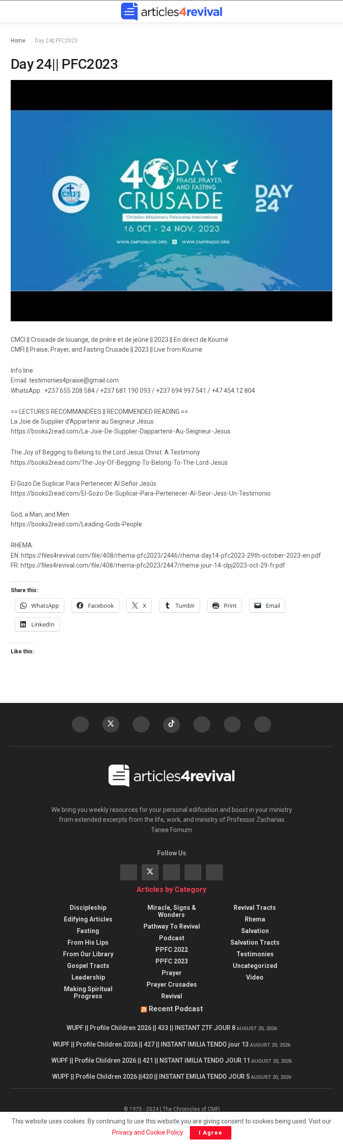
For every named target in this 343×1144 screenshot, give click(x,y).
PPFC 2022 (171, 949)
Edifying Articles (88, 919)
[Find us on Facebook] (80, 724)
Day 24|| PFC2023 (56, 41)
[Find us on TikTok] (171, 725)
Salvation (255, 930)
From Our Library (88, 954)
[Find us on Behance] (192, 872)
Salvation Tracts (255, 942)
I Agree (210, 1132)
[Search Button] (328, 11)
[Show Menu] (14, 11)
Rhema (255, 919)
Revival (171, 996)
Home (18, 41)
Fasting (88, 930)
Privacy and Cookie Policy (147, 1132)
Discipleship (88, 907)
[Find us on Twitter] (110, 724)
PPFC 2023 (171, 961)
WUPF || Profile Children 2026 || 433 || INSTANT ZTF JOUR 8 (151, 1027)
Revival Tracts (255, 907)
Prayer (172, 972)
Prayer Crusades (171, 984)
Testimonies (255, 954)
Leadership (88, 977)
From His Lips (88, 942)
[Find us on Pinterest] (232, 724)
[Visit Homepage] (171, 12)
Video (255, 977)
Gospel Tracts (88, 965)
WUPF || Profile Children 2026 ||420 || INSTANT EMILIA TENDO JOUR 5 (151, 1076)
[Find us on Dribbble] (214, 872)
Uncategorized (255, 965)
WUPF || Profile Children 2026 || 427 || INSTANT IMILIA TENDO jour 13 (151, 1044)
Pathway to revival (171, 926)
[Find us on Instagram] (262, 724)
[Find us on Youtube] (141, 724)
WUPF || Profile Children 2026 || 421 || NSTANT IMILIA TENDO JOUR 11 (150, 1060)
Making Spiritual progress (88, 992)
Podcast (171, 938)
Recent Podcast (176, 1009)
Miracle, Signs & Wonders (171, 911)
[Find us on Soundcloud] (201, 724)
